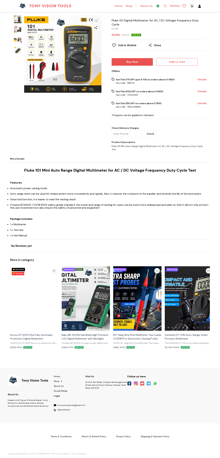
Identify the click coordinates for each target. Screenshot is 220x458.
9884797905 (63, 410)
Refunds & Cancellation (60, 454)
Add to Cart (177, 62)
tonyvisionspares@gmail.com (71, 405)
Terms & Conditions (79, 454)
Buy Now (132, 62)
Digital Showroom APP (40, 454)
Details (202, 79)
